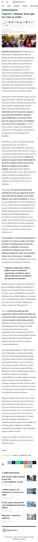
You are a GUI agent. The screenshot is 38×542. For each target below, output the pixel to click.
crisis (29, 455)
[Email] (29, 22)
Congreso (15, 455)
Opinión (15, 10)
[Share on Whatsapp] (15, 22)
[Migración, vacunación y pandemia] (31, 517)
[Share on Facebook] (6, 22)
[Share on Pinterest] (12, 22)
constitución (23, 455)
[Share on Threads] (26, 22)
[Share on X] (9, 22)
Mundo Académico (6, 10)
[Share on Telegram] (23, 22)
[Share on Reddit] (21, 22)
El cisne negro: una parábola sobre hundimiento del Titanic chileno (14, 505)
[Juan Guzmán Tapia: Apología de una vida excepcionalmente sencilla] (31, 478)
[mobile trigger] (3, 1)
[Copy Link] (32, 22)
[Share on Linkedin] (18, 22)
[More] (6, 25)
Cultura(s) (30, 503)
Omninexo (23, 539)
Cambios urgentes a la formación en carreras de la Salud (12, 492)
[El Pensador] (19, 2)
